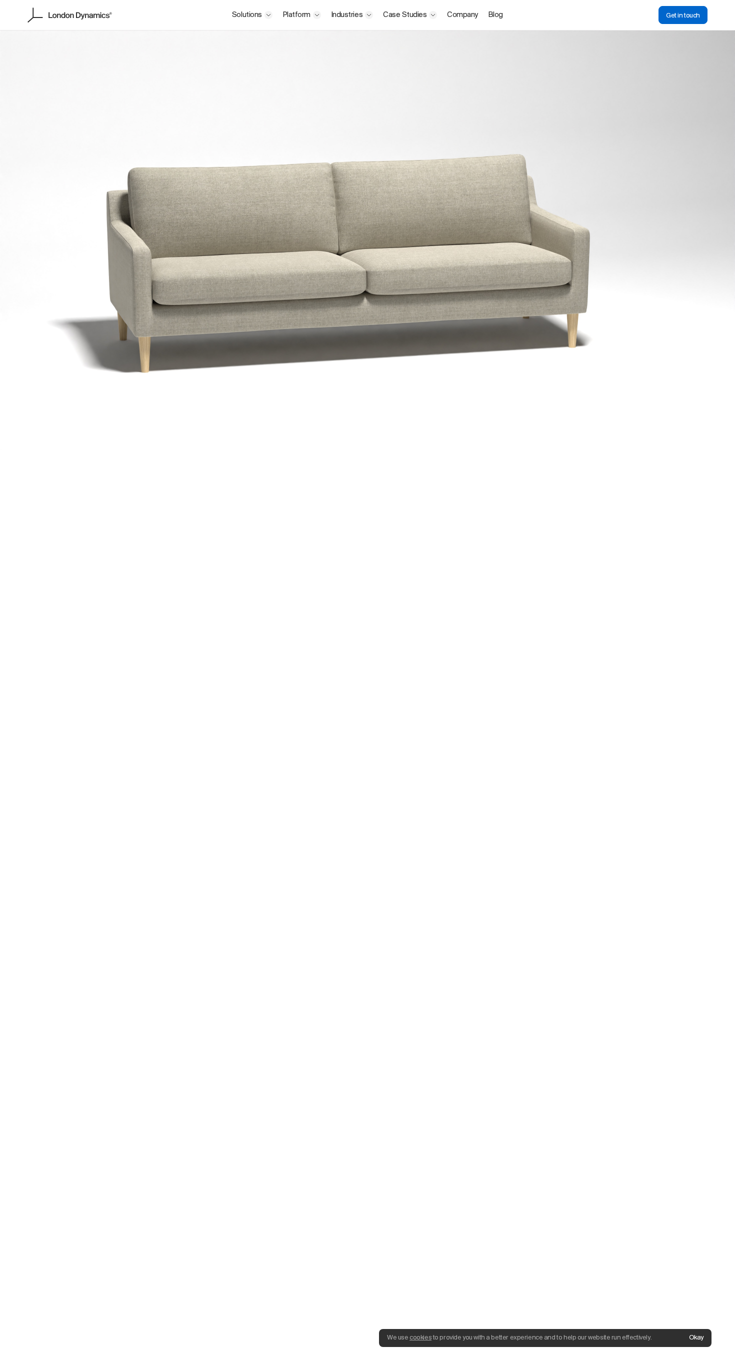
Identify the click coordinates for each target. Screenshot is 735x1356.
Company (462, 15)
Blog (495, 15)
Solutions (247, 15)
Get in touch (683, 16)
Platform (296, 15)
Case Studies (404, 15)
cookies (421, 1338)
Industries (346, 15)
